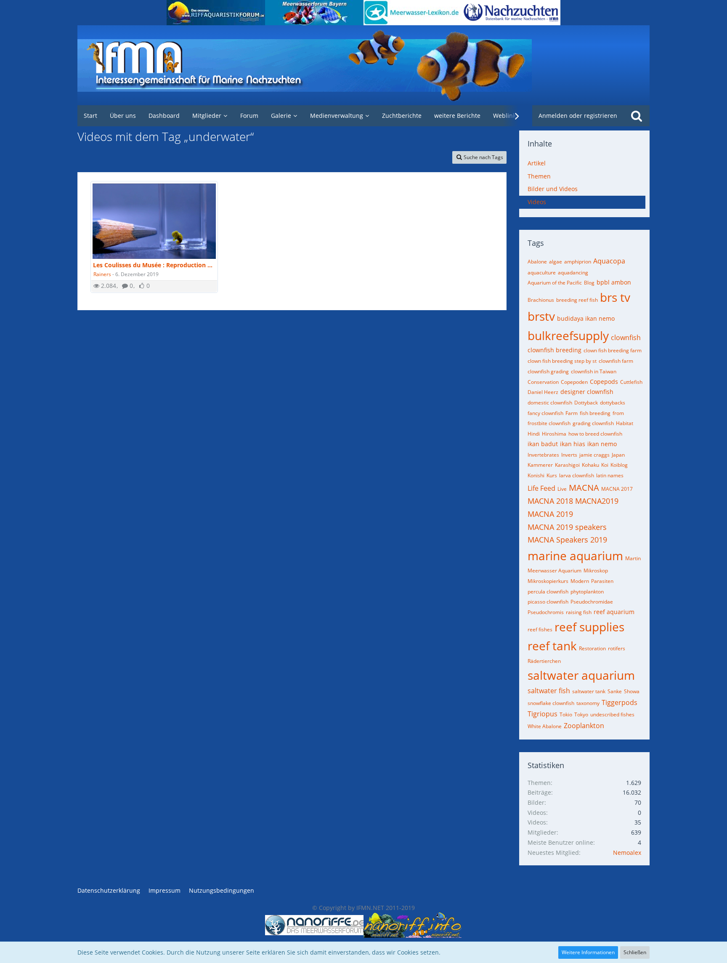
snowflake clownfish (551, 703)
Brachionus (541, 299)
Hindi (534, 433)
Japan (618, 454)
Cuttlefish (631, 382)
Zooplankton (584, 725)
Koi (604, 464)
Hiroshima (554, 433)
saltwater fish (549, 690)
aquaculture (542, 272)
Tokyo (581, 714)
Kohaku (590, 464)
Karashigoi (567, 464)
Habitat (624, 423)
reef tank (552, 646)
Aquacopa (609, 261)
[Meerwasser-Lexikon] (413, 12)
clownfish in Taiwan (593, 371)
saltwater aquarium (581, 675)
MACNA (584, 487)
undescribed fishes (612, 714)
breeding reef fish (577, 299)
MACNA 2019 (550, 514)
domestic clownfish (550, 402)
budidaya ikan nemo (586, 318)
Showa (631, 691)
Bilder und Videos (553, 189)
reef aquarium (614, 612)
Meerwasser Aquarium (554, 570)
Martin (633, 558)
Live (562, 488)
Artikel (537, 163)
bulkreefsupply (568, 335)
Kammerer (540, 464)
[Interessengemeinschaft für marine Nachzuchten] (363, 65)
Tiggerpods (619, 702)
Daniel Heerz (543, 392)
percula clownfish (548, 591)
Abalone (537, 261)
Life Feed (541, 488)
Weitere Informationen (588, 952)
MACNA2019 (596, 501)
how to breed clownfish (595, 433)
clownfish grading (548, 371)
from (618, 413)
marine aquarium (575, 556)
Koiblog (619, 464)
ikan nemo (602, 444)
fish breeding (595, 413)
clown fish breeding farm (613, 350)
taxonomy (588, 703)
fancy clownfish (545, 413)
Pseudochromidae (591, 601)
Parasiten (602, 581)
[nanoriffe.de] (314, 925)
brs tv (615, 297)
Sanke (615, 691)
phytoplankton (587, 591)
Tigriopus (542, 713)
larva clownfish (576, 475)
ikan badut (543, 444)
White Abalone (545, 726)
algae (555, 261)
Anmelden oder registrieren (578, 116)
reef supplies (589, 627)
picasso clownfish (548, 601)
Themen (539, 176)
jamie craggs (594, 454)
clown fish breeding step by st (562, 360)
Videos (537, 202)
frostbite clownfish (549, 423)
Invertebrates (543, 454)
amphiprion (577, 261)
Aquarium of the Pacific (555, 282)
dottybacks (612, 402)
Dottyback (586, 402)
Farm (571, 413)
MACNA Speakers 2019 (567, 540)
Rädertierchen (544, 661)
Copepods (604, 382)
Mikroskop (596, 570)
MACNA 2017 (617, 488)
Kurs (552, 475)
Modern (579, 581)
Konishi (536, 475)
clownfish (626, 337)
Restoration (592, 648)
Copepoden (574, 382)
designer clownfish (586, 392)
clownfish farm (616, 360)
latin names (610, 475)
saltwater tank (588, 691)
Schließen (635, 952)
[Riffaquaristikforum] (216, 12)
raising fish (579, 612)
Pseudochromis (546, 612)
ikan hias (572, 444)
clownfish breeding (554, 350)
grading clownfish (593, 423)
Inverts (569, 454)
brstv (541, 316)
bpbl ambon (614, 282)
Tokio (566, 714)
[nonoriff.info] (413, 925)
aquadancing (573, 272)
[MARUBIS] (511, 12)
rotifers (616, 648)
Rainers (102, 274)
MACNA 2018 (550, 501)
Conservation (543, 382)
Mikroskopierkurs (548, 581)
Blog (589, 282)
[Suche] (637, 115)
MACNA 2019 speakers (567, 527)
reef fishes (540, 629)
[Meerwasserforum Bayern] (314, 12)
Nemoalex (627, 853)
